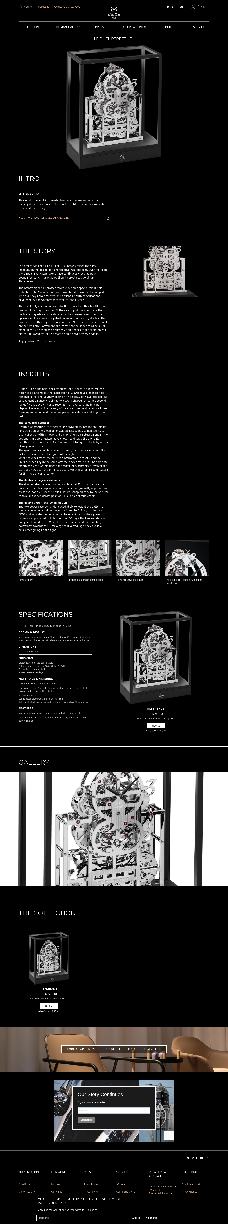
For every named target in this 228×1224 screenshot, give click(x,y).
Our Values (57, 1191)
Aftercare (121, 1184)
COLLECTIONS (31, 27)
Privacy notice (189, 1191)
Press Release (91, 1184)
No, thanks (151, 1217)
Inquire (156, 725)
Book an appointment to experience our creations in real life (114, 1049)
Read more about (44, 217)
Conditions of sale (191, 1184)
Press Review (91, 1191)
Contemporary (27, 1191)
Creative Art (26, 1184)
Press (99, 27)
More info (44, 1217)
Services (199, 27)
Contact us (52, 341)
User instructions (125, 1191)
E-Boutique (171, 27)
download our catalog (66, 7)
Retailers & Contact (133, 27)
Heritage (56, 1184)
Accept (136, 1217)
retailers (43, 7)
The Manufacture (67, 27)
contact (29, 7)
